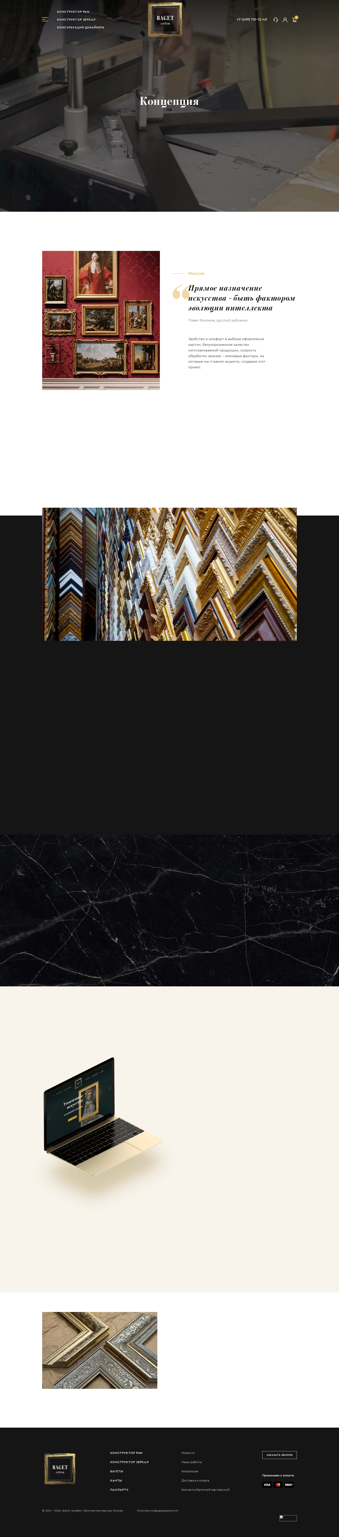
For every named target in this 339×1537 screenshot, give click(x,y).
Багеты (116, 1471)
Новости (188, 1452)
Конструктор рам (73, 11)
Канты (116, 1480)
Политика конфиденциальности (157, 1510)
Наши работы (191, 1462)
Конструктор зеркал (76, 19)
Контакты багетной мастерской (205, 1489)
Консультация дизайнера (81, 27)
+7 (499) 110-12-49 (252, 19)
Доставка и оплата (195, 1480)
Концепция (189, 1471)
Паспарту (119, 1489)
